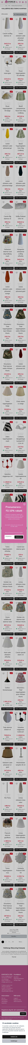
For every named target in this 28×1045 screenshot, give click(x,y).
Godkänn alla (14, 1036)
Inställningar (14, 1041)
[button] (24, 504)
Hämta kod (19, 537)
